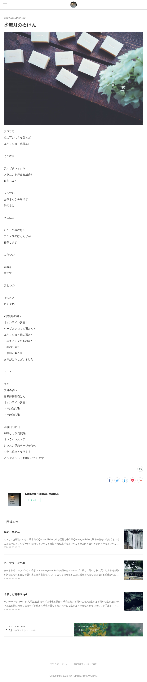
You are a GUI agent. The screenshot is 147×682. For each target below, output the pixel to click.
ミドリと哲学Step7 (15, 594)
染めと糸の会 (12, 532)
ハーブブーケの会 (14, 563)
